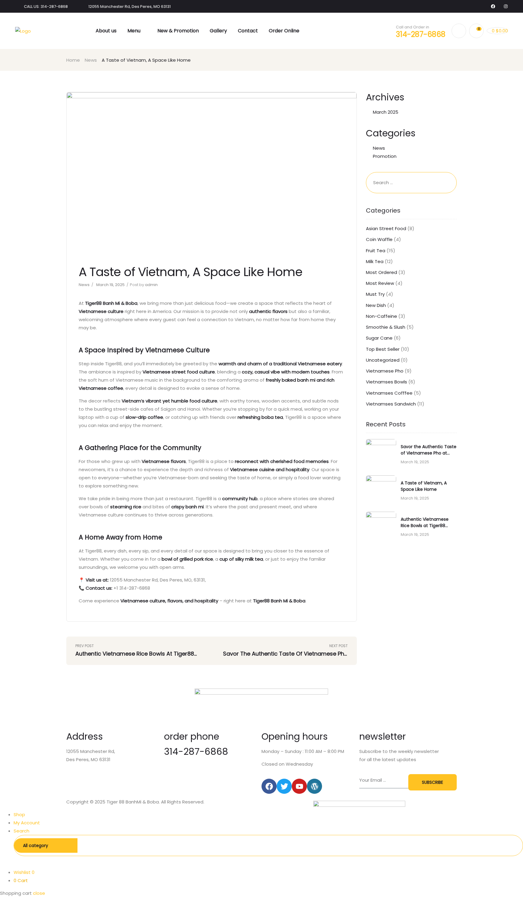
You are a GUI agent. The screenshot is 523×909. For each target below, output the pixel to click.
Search (509, 845)
